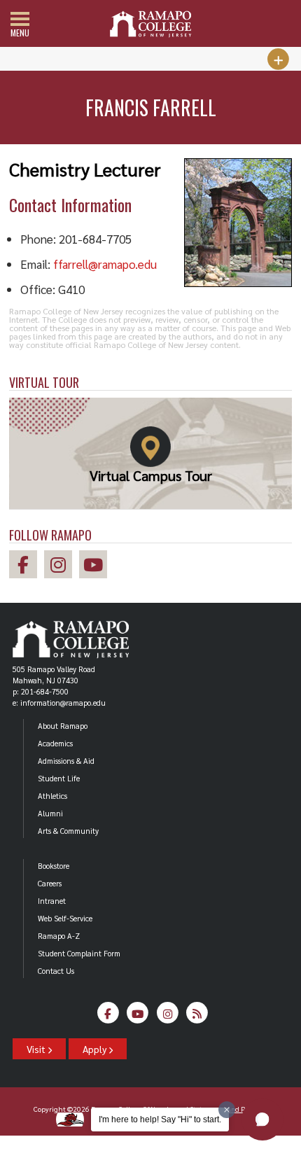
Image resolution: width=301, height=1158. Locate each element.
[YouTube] (138, 1017)
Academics (55, 743)
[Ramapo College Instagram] (61, 566)
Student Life (59, 778)
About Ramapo (63, 725)
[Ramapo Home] (150, 24)
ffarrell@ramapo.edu (105, 264)
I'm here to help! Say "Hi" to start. (160, 1119)
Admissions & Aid (66, 760)
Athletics (52, 795)
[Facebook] (108, 1017)
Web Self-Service (65, 918)
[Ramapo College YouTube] (96, 566)
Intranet (52, 900)
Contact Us (56, 970)
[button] (262, 1119)
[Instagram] (167, 1017)
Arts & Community (68, 830)
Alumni (50, 813)
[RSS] (197, 1017)
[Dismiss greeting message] (226, 1109)
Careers (50, 883)
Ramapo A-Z (59, 935)
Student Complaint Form (79, 953)
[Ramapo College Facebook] (26, 566)
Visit (37, 1048)
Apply (95, 1048)
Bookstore (53, 865)
